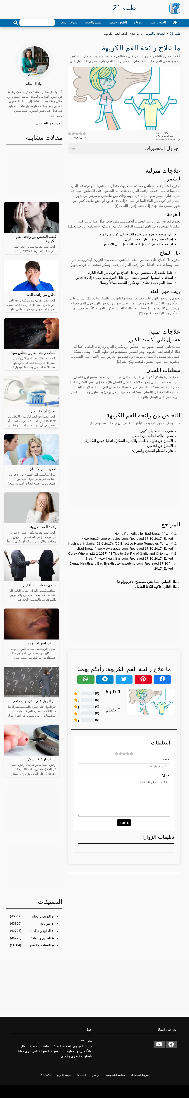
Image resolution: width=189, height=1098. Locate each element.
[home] (174, 22)
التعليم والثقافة (93, 22)
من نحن (96, 1074)
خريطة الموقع (64, 1074)
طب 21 (175, 33)
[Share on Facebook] (162, 679)
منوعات (138, 22)
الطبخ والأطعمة (118, 22)
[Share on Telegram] (104, 679)
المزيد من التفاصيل (49, 123)
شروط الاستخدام (139, 1074)
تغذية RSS (45, 1074)
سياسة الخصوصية (115, 1074)
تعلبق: (166, 775)
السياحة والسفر (69, 22)
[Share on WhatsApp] (85, 679)
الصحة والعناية (157, 22)
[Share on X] (124, 679)
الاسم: (166, 759)
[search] (15, 22)
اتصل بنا (81, 1074)
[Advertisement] (124, 482)
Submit (124, 822)
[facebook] (171, 1044)
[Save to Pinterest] (143, 679)
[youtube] (159, 1044)
